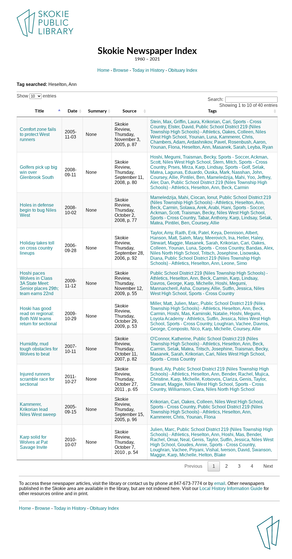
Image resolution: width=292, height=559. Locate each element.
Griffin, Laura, (187, 121)
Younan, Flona (201, 417)
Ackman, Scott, (165, 212)
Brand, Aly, (161, 369)
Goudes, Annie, (192, 444)
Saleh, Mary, (191, 237)
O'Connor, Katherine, (171, 338)
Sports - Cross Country (211, 293)
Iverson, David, (236, 449)
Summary (97, 111)
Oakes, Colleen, (238, 131)
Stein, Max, (161, 121)
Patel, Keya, (210, 232)
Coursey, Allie (205, 222)
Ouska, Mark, (217, 172)
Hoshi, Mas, (179, 313)
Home (103, 70)
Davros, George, (166, 283)
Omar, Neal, (179, 439)
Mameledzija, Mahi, (226, 177)
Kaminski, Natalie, (210, 313)
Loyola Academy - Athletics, (177, 318)
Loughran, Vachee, (233, 323)
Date (73, 111)
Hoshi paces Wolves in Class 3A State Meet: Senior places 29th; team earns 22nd (39, 283)
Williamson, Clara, (186, 389)
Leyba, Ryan (260, 147)
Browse (120, 70)
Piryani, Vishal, (204, 449)
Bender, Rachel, (238, 374)
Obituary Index (182, 70)
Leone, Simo (234, 263)
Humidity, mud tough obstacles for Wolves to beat (39, 348)
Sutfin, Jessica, (237, 288)
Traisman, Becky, (200, 157)
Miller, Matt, (161, 303)
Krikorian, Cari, (217, 121)
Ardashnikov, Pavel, (207, 142)
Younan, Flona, (165, 147)
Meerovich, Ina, (220, 237)
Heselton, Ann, (196, 147)
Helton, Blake (212, 454)
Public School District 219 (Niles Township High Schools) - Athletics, (205, 129)
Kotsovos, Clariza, (220, 379)
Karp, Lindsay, (209, 167)
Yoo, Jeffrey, (259, 177)
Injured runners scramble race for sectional (37, 379)
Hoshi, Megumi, (166, 157)
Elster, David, (181, 126)
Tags (212, 111)
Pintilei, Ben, (193, 177)
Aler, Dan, (160, 182)
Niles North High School (230, 389)
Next (268, 466)
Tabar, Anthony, (213, 217)
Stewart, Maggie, (167, 242)
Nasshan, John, (247, 172)
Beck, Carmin (235, 187)
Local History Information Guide (231, 488)
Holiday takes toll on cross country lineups (37, 247)
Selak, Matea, (181, 348)
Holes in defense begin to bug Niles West (38, 210)
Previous (193, 466)
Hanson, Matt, (164, 237)
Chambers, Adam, (168, 142)
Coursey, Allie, (164, 177)
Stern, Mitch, (225, 162)
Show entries (36, 96)
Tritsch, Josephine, (220, 253)
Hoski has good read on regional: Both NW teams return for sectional (38, 316)
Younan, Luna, (203, 137)
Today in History (148, 70)
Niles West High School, (187, 162)
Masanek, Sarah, (229, 147)
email (219, 483)
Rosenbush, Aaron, (247, 142)
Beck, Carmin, (164, 207)
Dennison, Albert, (241, 232)
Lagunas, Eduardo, (184, 172)
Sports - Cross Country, (173, 217)
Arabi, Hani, (220, 207)
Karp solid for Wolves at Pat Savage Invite (34, 442)
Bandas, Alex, (260, 248)
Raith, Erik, (186, 232)
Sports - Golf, (238, 167)
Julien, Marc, (186, 303)
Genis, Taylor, (253, 379)
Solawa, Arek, (193, 207)
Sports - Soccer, (234, 157)
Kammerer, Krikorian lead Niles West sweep (38, 409)
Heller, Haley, (250, 237)
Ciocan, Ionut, (204, 197)
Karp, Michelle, (199, 283)
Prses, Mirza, (181, 167)
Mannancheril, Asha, (170, 288)
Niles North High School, (175, 253)
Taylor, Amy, (162, 232)
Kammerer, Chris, (236, 137)
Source (130, 111)
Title (39, 111)
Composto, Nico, (184, 328)
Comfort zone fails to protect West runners (38, 134)
